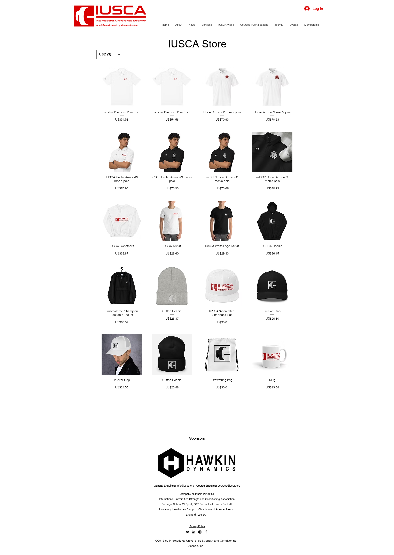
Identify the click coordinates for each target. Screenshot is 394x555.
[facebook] (206, 532)
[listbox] (109, 54)
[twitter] (188, 532)
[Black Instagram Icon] (200, 532)
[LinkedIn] (194, 532)
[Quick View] (122, 87)
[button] (178, 25)
